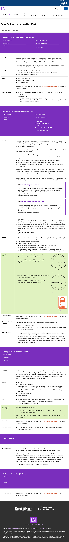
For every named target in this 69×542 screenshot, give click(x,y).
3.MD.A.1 (6, 45)
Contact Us (64, 3)
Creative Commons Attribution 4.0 (38, 528)
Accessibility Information (38, 525)
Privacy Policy (28, 525)
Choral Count (40, 47)
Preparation (6, 30)
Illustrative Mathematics (13, 528)
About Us (64, 2)
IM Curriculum (63, 1)
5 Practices (39, 121)
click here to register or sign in (49, 86)
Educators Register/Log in (60, 5)
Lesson (15, 30)
